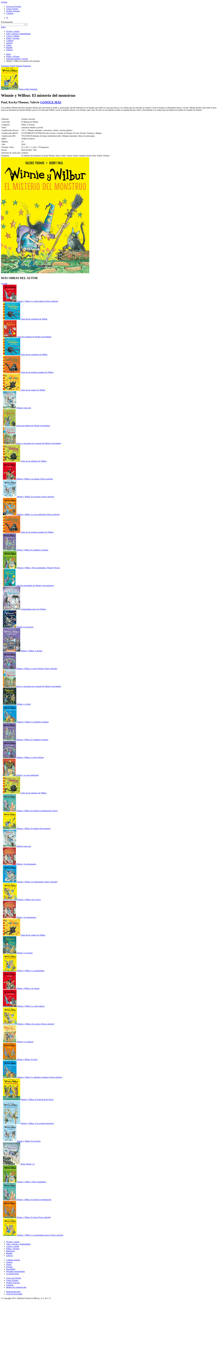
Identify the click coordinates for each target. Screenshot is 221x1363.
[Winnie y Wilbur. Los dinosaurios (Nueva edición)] (10, 882)
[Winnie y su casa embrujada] (9, 775)
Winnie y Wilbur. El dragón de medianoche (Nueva (37, 811)
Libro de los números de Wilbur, (34, 461)
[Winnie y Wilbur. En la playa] (10, 899)
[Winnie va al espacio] (10, 627)
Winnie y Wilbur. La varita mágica (31, 1006)
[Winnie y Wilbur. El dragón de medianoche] (9, 1199)
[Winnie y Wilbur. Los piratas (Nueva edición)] (9, 479)
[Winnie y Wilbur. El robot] (10, 1059)
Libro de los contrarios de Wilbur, (34, 319)
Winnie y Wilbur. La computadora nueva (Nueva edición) (40, 1235)
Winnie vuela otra (24, 408)
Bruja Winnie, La (28, 1164)
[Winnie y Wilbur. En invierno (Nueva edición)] (10, 497)
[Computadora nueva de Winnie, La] (12, 609)
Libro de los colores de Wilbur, (33, 390)
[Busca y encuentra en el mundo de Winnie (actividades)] (9, 443)
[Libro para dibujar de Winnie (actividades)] (9, 426)
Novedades (10, 1269)
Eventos (9, 1267)
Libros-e (9, 50)
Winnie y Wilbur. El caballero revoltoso (32, 550)
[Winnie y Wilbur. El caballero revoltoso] (9, 550)
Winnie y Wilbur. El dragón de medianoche (33, 1199)
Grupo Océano (12, 9)
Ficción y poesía (12, 31)
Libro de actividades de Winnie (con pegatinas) (35, 585)
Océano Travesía (13, 11)
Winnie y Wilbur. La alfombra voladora (33, 722)
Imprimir (33, 89)
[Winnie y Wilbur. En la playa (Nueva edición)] (10, 1024)
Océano (4, 2)
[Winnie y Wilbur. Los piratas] (9, 988)
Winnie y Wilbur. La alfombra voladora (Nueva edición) (39, 1077)
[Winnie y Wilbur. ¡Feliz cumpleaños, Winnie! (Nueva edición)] (10, 568)
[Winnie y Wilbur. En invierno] (10, 1141)
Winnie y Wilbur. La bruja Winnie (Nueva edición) (36, 669)
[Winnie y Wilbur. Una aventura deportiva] (12, 1123)
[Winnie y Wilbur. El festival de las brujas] (12, 1099)
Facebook (5, 66)
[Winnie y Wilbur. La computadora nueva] (10, 971)
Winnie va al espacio (25, 627)
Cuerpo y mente (12, 1246)
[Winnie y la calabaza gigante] (10, 1042)
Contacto (9, 13)
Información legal (13, 1292)
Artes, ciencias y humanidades (18, 34)
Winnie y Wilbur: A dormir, (32, 651)
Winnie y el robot (24, 704)
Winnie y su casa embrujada (27, 775)
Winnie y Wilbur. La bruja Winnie (30, 757)
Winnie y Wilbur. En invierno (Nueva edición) (35, 497)
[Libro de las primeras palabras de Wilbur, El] (12, 372)
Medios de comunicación (16, 1287)
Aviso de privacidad (14, 1294)
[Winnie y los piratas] (10, 953)
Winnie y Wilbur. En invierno (29, 1141)
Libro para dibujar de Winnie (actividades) (33, 426)
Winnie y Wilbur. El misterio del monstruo (34, 828)
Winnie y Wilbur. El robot (27, 1059)
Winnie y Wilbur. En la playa (29, 899)
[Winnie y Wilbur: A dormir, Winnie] (12, 651)
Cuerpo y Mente (12, 36)
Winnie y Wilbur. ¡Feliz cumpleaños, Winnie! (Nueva (38, 568)
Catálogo (9, 40)
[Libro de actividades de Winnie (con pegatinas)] (9, 585)
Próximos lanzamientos (15, 1271)
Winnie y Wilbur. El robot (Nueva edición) (34, 1217)
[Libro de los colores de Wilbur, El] (12, 390)
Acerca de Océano (13, 6)
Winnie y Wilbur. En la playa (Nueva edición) (35, 1024)
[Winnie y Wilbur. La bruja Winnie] (9, 757)
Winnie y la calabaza (25, 1042)
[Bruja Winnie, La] (12, 1164)
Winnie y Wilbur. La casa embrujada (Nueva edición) (38, 514)
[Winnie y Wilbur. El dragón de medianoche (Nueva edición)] (9, 811)
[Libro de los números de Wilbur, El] (12, 461)
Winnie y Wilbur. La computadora (30, 971)
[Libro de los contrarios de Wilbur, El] (12, 319)
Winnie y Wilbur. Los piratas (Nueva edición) (34, 479)
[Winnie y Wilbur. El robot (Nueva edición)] (10, 1217)
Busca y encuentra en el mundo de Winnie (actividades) (38, 443)
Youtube (19, 66)
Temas (8, 45)
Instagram (27, 66)
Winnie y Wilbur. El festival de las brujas (37, 1099)
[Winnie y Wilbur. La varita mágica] (10, 1006)
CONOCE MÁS (50, 102)
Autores (9, 43)
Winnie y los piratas (25, 953)
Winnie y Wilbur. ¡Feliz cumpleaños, (31, 1182)
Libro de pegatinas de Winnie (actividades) (34, 337)
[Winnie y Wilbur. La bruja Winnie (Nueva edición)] (9, 669)
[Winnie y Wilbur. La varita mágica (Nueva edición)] (10, 301)
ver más (4, 283)
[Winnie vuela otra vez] (10, 408)
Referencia (10, 1251)
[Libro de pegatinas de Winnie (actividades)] (10, 337)
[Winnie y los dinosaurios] (9, 864)
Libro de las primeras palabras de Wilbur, (37, 372)
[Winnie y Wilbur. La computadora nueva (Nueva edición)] (10, 1235)
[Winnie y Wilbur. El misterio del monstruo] (10, 828)
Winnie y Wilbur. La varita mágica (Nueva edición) (37, 301)
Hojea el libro (24, 89)
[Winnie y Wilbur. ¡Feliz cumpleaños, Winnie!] (10, 1182)
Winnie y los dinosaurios (26, 864)
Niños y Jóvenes (12, 38)
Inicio (3, 27)
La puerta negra (12, 1274)
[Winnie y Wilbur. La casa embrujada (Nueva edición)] (10, 514)
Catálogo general (13, 1260)
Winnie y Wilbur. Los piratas (27, 988)
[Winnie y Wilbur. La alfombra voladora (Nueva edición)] (10, 1077)
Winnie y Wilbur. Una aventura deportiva (37, 1123)
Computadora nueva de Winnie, (33, 609)
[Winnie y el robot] (10, 704)
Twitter (12, 66)
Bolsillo (9, 47)
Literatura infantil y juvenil (17, 59)
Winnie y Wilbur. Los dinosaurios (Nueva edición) (37, 882)
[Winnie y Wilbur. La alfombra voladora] (10, 722)
